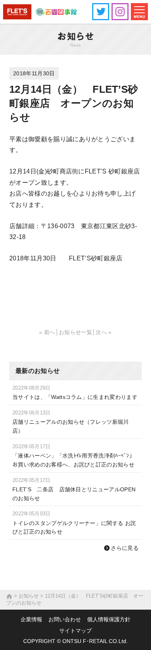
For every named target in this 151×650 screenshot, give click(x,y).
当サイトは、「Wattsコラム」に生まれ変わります (74, 397)
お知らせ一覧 (75, 332)
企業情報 (31, 619)
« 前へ (47, 332)
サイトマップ (75, 630)
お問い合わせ (64, 619)
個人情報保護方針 (108, 619)
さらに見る (125, 548)
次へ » (104, 332)
